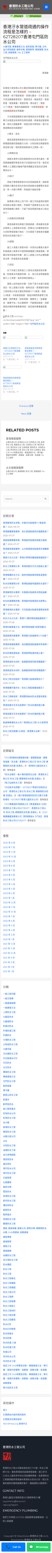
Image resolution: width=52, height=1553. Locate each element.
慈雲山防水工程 (10, 1095)
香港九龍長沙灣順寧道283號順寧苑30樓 (21, 1497)
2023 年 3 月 (9, 889)
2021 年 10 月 (9, 953)
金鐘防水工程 (9, 1255)
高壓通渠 (7, 1383)
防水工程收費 (9, 1301)
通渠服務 (7, 1251)
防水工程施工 (9, 1306)
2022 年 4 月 (9, 930)
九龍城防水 (8, 1021)
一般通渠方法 (9, 1007)
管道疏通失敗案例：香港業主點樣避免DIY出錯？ (25, 635)
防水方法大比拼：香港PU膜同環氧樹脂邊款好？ (25, 618)
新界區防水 (8, 1104)
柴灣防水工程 (9, 1127)
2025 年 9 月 (9, 843)
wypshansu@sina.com (14, 1501)
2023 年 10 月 (9, 856)
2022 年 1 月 (8, 939)
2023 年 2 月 (9, 893)
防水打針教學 (9, 1329)
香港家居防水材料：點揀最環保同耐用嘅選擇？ (25, 661)
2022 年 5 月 (9, 925)
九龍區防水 (8, 1017)
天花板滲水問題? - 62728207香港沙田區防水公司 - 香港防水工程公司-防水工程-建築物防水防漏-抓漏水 (25, 791)
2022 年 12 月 (9, 902)
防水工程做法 (9, 1278)
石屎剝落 (7, 1177)
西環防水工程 (9, 1219)
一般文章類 (8, 998)
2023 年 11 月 (9, 852)
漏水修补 (7, 1164)
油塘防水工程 (9, 1150)
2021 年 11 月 (9, 948)
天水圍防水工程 (10, 1053)
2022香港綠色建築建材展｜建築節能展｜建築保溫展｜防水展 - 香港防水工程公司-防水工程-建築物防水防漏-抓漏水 (25, 761)
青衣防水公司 (9, 1356)
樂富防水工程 (9, 1132)
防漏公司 (7, 1352)
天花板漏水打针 (10, 1058)
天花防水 (7, 1063)
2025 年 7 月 (9, 847)
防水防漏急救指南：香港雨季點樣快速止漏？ (24, 653)
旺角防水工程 (9, 1118)
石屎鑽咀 (7, 1182)
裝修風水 (7, 1214)
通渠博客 (7, 1237)
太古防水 (7, 1067)
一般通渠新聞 (9, 1003)
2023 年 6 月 (9, 875)
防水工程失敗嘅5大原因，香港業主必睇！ (22, 731)
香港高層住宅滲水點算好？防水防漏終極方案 (24, 705)
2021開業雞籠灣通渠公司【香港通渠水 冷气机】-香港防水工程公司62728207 (25, 816)
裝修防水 (7, 1210)
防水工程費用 (9, 1319)
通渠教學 (7, 1241)
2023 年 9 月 (9, 861)
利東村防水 (8, 1026)
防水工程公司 (9, 1292)
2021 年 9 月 (9, 958)
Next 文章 (26, 413)
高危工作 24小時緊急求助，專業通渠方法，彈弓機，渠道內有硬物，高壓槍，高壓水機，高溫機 (25, 452)
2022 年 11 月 (9, 907)
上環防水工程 (9, 1012)
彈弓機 (6, 1090)
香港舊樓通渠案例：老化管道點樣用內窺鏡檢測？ (26, 531)
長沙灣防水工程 (10, 1260)
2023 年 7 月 (9, 870)
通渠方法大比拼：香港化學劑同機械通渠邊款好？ (26, 557)
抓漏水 (6, 1099)
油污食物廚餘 (9, 1155)
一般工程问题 (9, 994)
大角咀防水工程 (10, 1044)
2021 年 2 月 (8, 967)
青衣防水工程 (9, 1361)
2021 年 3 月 (9, 962)
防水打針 (7, 1324)
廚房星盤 (7, 1086)
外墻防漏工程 (9, 1030)
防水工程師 (8, 1296)
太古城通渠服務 (14, 467)
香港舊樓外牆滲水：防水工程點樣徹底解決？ (24, 688)
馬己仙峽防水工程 (13, 782)
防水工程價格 (9, 1283)
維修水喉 (7, 1187)
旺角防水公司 (9, 1113)
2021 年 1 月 (8, 971)
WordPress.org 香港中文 (15, 1423)
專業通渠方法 (9, 1076)
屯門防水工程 (9, 1081)
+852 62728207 (10, 1505)
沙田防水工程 (9, 1145)
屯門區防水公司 (37, 324)
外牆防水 (7, 1035)
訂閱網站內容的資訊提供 (14, 1414)
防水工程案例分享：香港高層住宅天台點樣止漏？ (26, 566)
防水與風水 (8, 1333)
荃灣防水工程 (9, 1196)
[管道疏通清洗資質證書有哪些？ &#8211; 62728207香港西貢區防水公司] (34, 341)
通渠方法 (7, 1246)
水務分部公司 (9, 1136)
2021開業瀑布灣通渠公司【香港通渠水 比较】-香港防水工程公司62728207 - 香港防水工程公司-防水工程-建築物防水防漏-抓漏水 (25, 808)
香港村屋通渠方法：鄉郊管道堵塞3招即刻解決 (24, 627)
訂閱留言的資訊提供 (12, 1419)
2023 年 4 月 (9, 884)
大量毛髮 (7, 1049)
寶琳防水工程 (9, 1072)
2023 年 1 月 (9, 898)
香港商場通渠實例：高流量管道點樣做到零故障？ (26, 644)
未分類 (6, 1122)
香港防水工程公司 (21, 6)
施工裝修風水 (9, 1109)
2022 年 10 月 (9, 912)
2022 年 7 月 (9, 916)
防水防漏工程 (9, 1347)
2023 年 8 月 (9, 866)
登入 (5, 1410)
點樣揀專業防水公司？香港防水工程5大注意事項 (25, 722)
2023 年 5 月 (9, 879)
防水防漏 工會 (9, 1342)
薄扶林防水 (8, 1205)
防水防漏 (7, 1338)
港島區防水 (8, 1159)
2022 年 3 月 (9, 935)
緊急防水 (7, 1191)
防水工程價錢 (9, 1287)
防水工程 (7, 1269)
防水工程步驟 (9, 1315)
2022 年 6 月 (9, 921)
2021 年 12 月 (9, 944)
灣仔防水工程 (9, 1173)
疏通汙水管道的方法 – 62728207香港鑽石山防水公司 (12, 351)
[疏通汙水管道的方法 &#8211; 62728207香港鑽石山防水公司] (12, 341)
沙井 (5, 1141)
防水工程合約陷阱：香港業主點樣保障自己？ (24, 679)
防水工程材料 (9, 1310)
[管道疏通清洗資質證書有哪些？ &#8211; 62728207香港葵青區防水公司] (12, 371)
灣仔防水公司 (9, 1168)
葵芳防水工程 (9, 1200)
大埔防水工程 (9, 1040)
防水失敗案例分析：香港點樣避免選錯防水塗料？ (26, 583)
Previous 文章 (26, 406)
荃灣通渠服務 (13, 438)
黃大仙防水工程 (10, 1387)
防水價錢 (7, 1264)
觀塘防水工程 (9, 1223)
